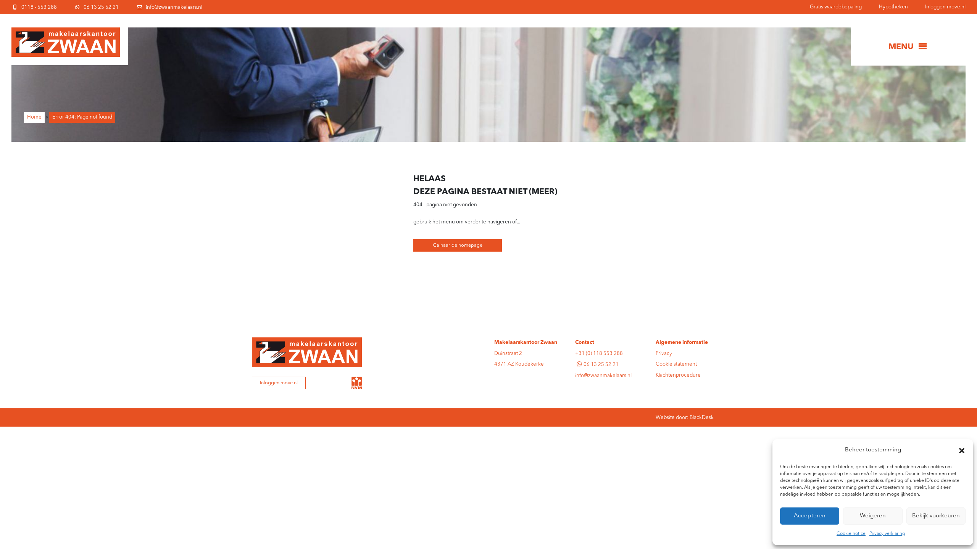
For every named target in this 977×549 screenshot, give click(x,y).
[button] (962, 450)
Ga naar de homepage (457, 245)
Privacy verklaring (887, 533)
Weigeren (873, 516)
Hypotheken (893, 7)
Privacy (664, 353)
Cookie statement (676, 364)
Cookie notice (851, 533)
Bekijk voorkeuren (936, 516)
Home (34, 117)
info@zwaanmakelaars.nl (603, 375)
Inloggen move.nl (945, 7)
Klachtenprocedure (678, 375)
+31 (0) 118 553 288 (599, 353)
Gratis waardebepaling (836, 7)
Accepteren (809, 516)
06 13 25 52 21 (601, 364)
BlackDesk (702, 417)
